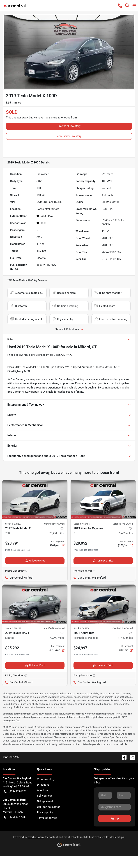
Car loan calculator (48, 806)
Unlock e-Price (37, 560)
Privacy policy (45, 812)
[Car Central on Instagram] (131, 757)
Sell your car (44, 795)
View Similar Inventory (69, 136)
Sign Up (114, 818)
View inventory (46, 779)
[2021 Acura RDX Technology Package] (103, 604)
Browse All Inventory (69, 126)
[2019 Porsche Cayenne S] (103, 499)
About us (42, 790)
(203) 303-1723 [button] (17, 791)
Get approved (45, 801)
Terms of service (47, 817)
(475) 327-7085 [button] (17, 817)
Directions (43, 784)
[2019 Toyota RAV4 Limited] (34, 604)
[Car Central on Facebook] (123, 757)
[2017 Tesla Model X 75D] (34, 499)
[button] (120, 5)
